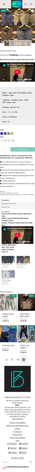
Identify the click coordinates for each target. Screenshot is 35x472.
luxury (20, 194)
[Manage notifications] (4, 468)
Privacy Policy (17, 435)
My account (17, 432)
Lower (13, 193)
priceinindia (31, 194)
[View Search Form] (31, 4)
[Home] (6, 359)
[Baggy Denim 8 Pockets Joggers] (8, 274)
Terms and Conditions (17, 438)
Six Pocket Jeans (8, 345)
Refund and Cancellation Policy (17, 426)
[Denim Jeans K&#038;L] (23, 259)
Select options (8, 353)
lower (16, 194)
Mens (16, 193)
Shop (17, 441)
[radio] (1, 133)
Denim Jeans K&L (22, 264)
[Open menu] (4, 4)
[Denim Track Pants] (8, 259)
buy (4, 194)
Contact (17, 429)
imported (12, 194)
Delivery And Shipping (17, 423)
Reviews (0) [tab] (5, 207)
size (1, 137)
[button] (32, 10)
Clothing (8, 193)
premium (24, 194)
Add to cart (23, 149)
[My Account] (12, 359)
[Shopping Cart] (18, 359)
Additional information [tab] (9, 203)
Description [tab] (5, 200)
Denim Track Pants (7, 264)
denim (7, 194)
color (2, 130)
